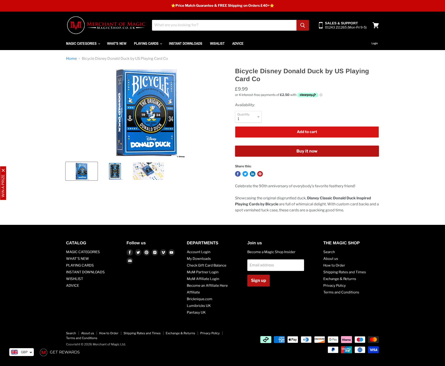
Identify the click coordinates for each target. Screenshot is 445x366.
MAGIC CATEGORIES (82, 43)
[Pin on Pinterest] (260, 174)
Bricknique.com (199, 299)
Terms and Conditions (341, 292)
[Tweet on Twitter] (245, 174)
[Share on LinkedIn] (252, 174)
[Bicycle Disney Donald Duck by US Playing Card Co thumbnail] (82, 171)
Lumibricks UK (199, 306)
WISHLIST (217, 43)
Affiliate (193, 292)
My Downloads (199, 259)
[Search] (302, 25)
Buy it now (307, 151)
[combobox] (224, 25)
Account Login (198, 252)
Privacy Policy (334, 285)
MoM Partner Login (203, 272)
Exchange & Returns (339, 279)
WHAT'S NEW (116, 43)
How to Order (334, 265)
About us (330, 259)
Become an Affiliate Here (207, 285)
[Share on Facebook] (238, 174)
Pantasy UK (196, 312)
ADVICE (238, 43)
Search (329, 252)
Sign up (258, 280)
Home (71, 59)
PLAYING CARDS (146, 43)
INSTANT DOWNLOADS (185, 43)
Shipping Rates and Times (344, 272)
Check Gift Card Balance (206, 265)
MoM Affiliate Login (203, 279)
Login (375, 43)
